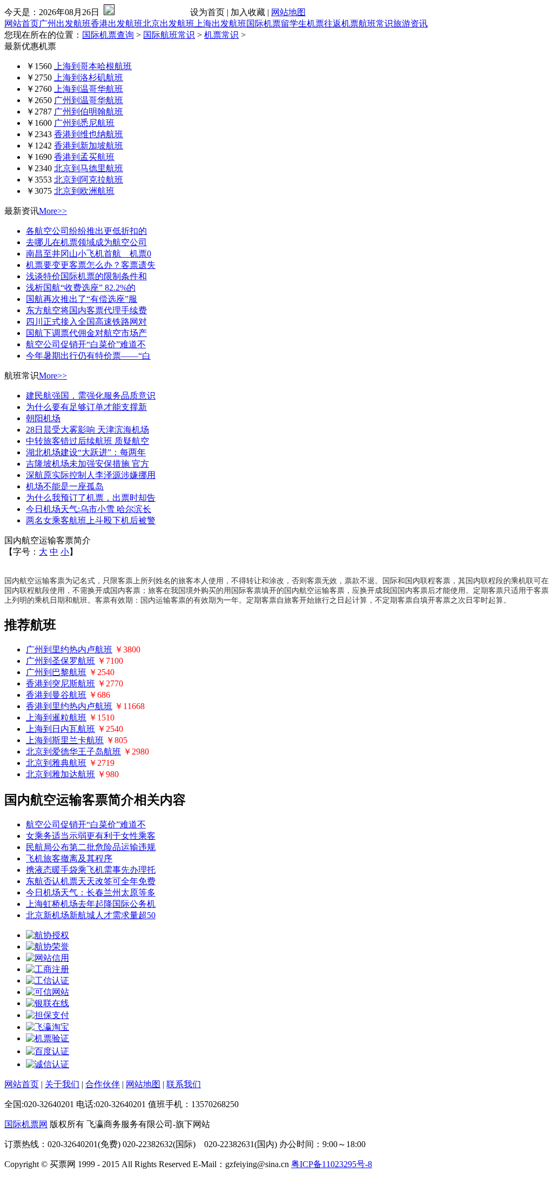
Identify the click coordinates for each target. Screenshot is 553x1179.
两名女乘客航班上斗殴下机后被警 (91, 520)
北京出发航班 (168, 23)
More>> (53, 210)
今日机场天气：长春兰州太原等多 (91, 892)
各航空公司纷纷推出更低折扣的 (86, 230)
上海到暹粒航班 (56, 717)
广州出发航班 (65, 23)
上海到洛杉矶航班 (88, 77)
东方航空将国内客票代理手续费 (86, 310)
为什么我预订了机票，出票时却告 (91, 497)
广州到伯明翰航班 (88, 111)
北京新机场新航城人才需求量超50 (91, 915)
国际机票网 (26, 1124)
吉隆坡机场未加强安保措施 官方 (87, 463)
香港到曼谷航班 (56, 694)
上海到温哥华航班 (88, 88)
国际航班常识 (169, 34)
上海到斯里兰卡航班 (65, 740)
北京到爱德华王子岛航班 (73, 751)
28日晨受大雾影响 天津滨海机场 (87, 429)
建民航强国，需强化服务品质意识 (91, 395)
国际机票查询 (108, 34)
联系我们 (183, 1084)
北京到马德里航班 (88, 168)
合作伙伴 (102, 1084)
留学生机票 (302, 23)
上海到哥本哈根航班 (93, 66)
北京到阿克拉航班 (88, 179)
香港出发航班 (117, 23)
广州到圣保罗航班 (60, 660)
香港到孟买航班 (84, 156)
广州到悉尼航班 (84, 122)
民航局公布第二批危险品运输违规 (91, 847)
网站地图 (288, 12)
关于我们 (62, 1084)
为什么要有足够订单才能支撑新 (86, 407)
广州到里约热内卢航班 (69, 649)
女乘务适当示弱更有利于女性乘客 (91, 835)
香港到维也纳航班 (88, 134)
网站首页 (21, 23)
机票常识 (221, 34)
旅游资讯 (410, 23)
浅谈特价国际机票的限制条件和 (86, 276)
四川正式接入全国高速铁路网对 (86, 321)
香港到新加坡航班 (88, 145)
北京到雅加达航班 (60, 774)
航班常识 (376, 23)
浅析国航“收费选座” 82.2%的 (81, 287)
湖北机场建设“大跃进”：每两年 (86, 452)
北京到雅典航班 (56, 762)
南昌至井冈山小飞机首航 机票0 (88, 253)
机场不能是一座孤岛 (65, 486)
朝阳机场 (43, 418)
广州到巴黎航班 (56, 672)
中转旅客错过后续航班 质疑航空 (87, 441)
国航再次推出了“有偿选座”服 (81, 299)
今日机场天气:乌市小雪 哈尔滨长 (88, 509)
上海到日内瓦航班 (60, 728)
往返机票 (341, 23)
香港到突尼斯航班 (60, 683)
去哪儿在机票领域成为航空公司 (86, 242)
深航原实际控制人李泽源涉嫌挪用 (91, 475)
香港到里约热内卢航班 (69, 706)
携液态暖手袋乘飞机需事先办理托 (91, 869)
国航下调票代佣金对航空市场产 (86, 333)
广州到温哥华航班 (88, 100)
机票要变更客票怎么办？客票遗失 (91, 265)
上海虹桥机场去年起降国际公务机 (91, 903)
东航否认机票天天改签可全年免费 (91, 881)
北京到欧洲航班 (84, 191)
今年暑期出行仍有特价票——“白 (88, 355)
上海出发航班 (220, 23)
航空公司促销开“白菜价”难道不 (86, 344)
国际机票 (263, 23)
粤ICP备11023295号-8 (331, 1164)
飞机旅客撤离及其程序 (69, 858)
